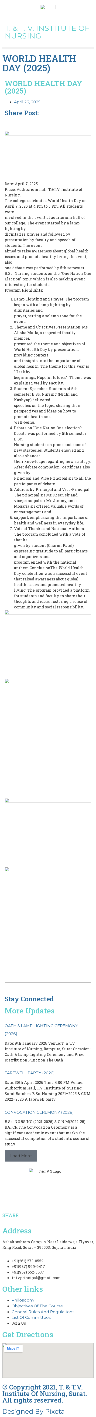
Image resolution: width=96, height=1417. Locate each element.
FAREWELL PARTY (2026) (30, 1073)
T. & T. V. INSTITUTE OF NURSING (47, 32)
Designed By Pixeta (33, 1411)
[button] (48, 48)
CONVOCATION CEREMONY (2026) (39, 1112)
